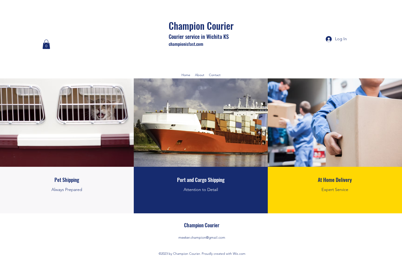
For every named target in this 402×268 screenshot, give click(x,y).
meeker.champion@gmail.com (201, 237)
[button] (46, 44)
